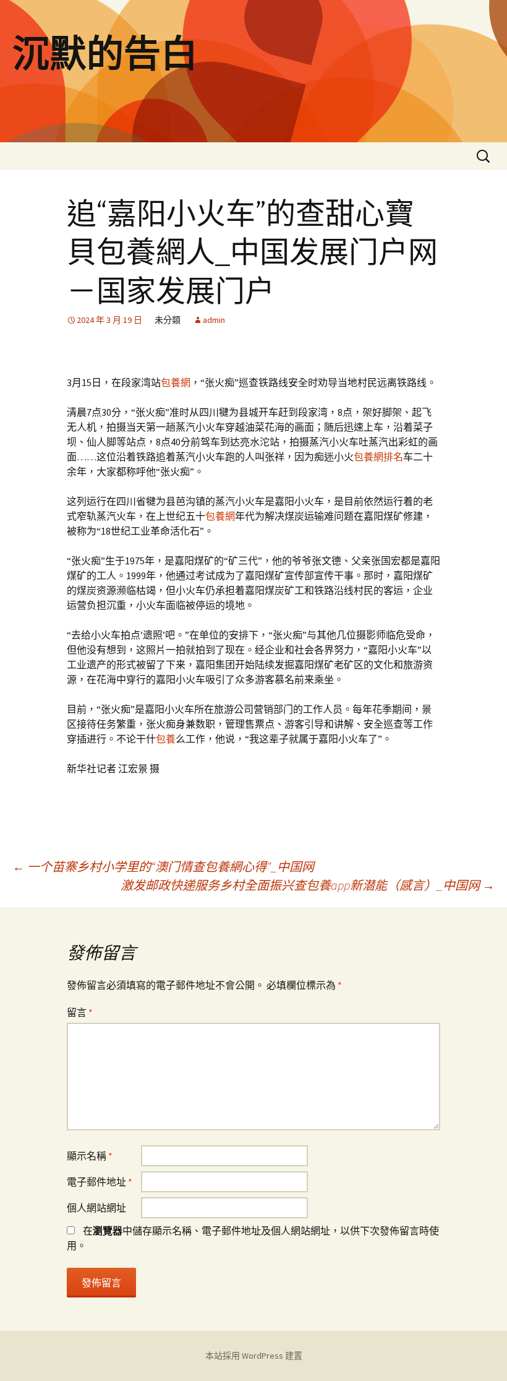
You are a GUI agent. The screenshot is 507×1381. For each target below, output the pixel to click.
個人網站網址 (96, 1208)
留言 (80, 1012)
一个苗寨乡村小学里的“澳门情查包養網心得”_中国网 (163, 866)
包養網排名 (378, 456)
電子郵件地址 (99, 1182)
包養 (166, 739)
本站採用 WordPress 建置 (253, 1355)
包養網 (175, 382)
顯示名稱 (90, 1156)
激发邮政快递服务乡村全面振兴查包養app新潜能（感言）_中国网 (308, 885)
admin (214, 319)
